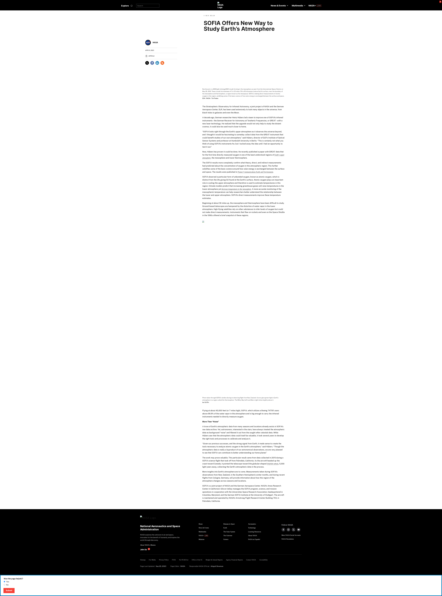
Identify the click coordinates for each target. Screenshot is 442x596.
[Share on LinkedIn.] (157, 63)
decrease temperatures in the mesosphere (236, 189)
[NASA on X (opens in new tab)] (293, 529)
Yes (7, 582)
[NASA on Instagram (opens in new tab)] (288, 529)
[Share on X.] (147, 63)
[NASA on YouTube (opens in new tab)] (298, 529)
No (7, 585)
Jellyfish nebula (272, 464)
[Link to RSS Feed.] (162, 63)
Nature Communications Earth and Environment (255, 172)
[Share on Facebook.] (152, 63)
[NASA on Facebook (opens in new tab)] (283, 529)
